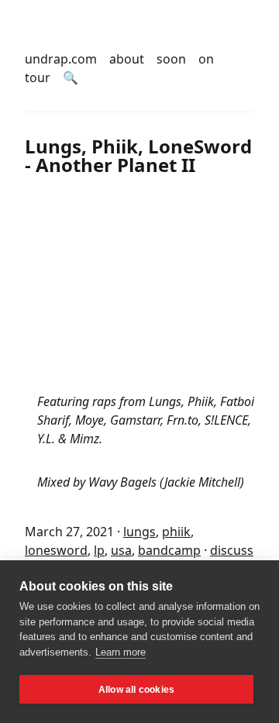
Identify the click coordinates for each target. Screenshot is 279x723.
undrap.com (61, 58)
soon (171, 58)
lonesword (56, 550)
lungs (139, 531)
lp (99, 550)
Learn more (120, 652)
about (126, 58)
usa (121, 550)
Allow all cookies (136, 689)
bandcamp (169, 550)
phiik (176, 531)
